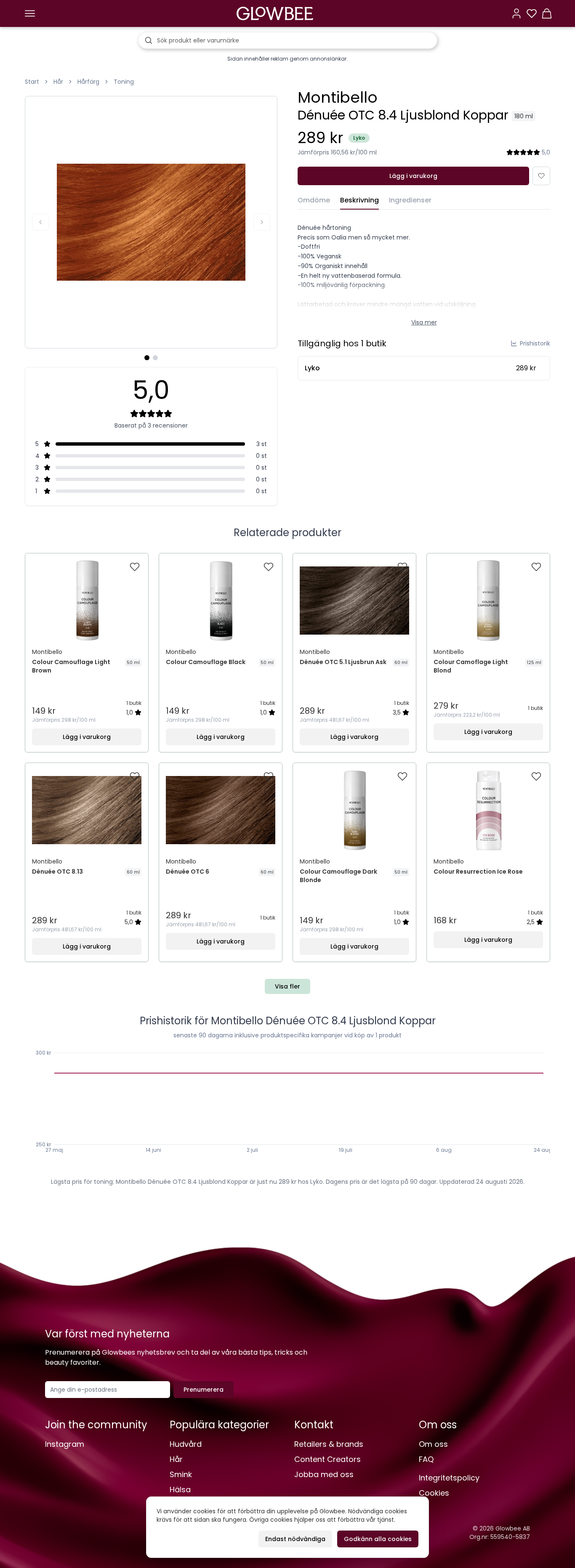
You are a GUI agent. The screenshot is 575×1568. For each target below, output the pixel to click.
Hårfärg (88, 81)
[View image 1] (146, 357)
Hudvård (186, 1444)
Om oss (433, 1444)
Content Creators (327, 1459)
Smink (181, 1474)
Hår (58, 81)
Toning (124, 81)
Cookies (434, 1493)
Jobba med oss (324, 1474)
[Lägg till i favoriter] (541, 176)
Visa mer (424, 322)
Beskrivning (359, 200)
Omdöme (314, 200)
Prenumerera (204, 1389)
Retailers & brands (328, 1444)
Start (32, 81)
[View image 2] (155, 357)
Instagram (64, 1444)
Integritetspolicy (449, 1477)
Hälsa (180, 1489)
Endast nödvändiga (295, 1539)
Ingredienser (410, 200)
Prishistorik (535, 343)
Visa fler (287, 986)
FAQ (426, 1459)
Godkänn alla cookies (378, 1539)
